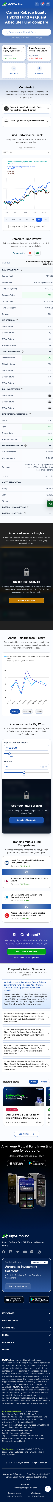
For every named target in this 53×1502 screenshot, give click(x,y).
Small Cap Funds (37, 1452)
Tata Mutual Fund (35, 1435)
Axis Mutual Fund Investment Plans (17, 1430)
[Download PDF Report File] (30, 253)
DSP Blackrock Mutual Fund (22, 1427)
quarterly (27, 711)
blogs (33, 1082)
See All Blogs (25, 1134)
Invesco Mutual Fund (38, 1425)
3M (7, 220)
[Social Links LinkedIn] (11, 1252)
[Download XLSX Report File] (37, 253)
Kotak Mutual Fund (10, 1438)
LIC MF (5, 1427)
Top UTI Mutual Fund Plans (14, 1435)
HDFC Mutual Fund (34, 1419)
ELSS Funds (37, 1449)
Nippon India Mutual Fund (13, 1441)
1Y (27, 220)
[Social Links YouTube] (25, 1252)
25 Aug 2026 (34, 226)
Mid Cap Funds (8, 1454)
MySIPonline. (24, 1462)
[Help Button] (48, 1489)
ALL (45, 220)
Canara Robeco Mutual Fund (14, 1425)
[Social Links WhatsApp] (39, 1252)
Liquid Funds (7, 1452)
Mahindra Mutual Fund (12, 1417)
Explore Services (16, 1286)
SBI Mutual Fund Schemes (32, 1438)
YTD (20, 220)
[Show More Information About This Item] (21, 270)
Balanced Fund (21, 1452)
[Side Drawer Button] (48, 4)
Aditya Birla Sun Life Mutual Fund (17, 1422)
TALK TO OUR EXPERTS (26, 951)
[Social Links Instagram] (32, 1252)
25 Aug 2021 (14, 226)
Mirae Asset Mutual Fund (13, 1419)
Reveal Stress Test (26, 600)
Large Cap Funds (23, 1449)
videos (44, 1082)
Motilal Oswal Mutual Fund (35, 1417)
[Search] (36, 4)
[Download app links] (16, 1163)
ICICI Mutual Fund (30, 1411)
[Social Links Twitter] (18, 1252)
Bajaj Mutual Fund (10, 1414)
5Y (39, 220)
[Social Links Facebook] (3, 1252)
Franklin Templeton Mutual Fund (16, 1433)
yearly (39, 711)
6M (13, 220)
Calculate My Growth (26, 820)
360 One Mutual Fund (29, 1414)
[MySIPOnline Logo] (12, 4)
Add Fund (13, 73)
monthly (15, 711)
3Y (33, 220)
